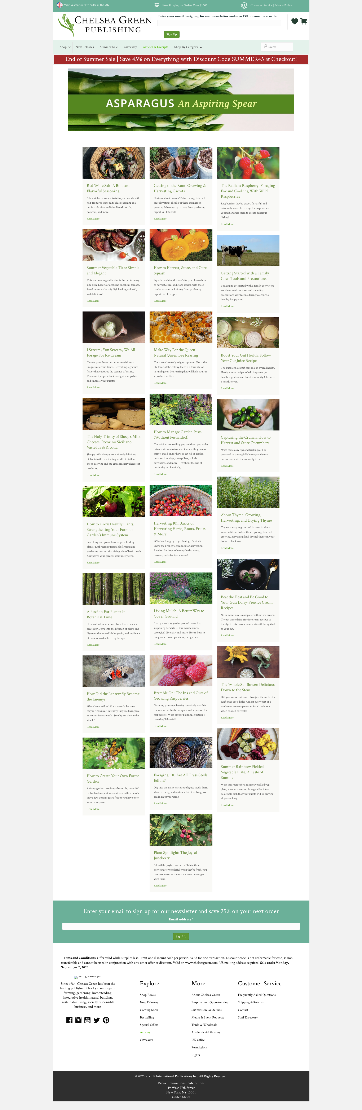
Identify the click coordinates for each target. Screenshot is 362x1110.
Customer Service (261, 5)
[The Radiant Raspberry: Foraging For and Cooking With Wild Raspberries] (248, 162)
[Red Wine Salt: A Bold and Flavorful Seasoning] (114, 162)
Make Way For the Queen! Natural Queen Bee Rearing (176, 352)
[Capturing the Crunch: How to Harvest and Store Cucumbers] (248, 414)
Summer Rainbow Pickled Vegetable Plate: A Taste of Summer (242, 772)
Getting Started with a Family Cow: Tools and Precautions (245, 275)
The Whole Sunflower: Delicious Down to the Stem (248, 687)
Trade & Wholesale (204, 1025)
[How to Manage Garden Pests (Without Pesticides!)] (181, 409)
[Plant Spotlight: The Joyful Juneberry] (181, 829)
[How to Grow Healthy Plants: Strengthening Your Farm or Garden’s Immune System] (114, 501)
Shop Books (148, 995)
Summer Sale (109, 47)
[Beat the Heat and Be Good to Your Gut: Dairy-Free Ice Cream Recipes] (248, 574)
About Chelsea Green (205, 995)
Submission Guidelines (206, 1010)
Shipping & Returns (251, 1002)
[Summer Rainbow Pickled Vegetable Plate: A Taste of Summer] (248, 743)
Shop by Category (186, 47)
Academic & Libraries (205, 1032)
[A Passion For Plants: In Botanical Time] (114, 588)
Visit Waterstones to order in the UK (86, 5)
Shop (63, 47)
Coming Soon (149, 1010)
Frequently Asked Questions (257, 995)
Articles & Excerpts (155, 47)
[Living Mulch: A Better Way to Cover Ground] (181, 587)
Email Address (181, 919)
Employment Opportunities (209, 1002)
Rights (195, 1055)
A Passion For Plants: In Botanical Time (106, 614)
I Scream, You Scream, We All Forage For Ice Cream (111, 352)
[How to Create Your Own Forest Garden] (114, 753)
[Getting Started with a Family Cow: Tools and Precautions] (248, 250)
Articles (145, 1032)
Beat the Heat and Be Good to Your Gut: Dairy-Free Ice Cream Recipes (247, 602)
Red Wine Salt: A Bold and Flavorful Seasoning (109, 188)
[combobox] (277, 47)
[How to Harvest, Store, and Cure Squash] (181, 244)
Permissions (199, 1047)
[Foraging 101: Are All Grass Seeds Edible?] (181, 752)
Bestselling (147, 1017)
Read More (93, 219)
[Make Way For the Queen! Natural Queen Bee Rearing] (181, 326)
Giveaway (130, 47)
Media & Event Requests (208, 1017)
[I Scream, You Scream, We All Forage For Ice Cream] (114, 326)
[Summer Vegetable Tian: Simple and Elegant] (114, 244)
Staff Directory (248, 1017)
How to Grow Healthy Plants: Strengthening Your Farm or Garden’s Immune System (110, 529)
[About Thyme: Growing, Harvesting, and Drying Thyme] (248, 492)
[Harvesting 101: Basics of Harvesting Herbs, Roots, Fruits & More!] (181, 500)
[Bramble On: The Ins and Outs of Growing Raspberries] (181, 670)
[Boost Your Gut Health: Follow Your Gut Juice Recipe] (248, 332)
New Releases (85, 47)
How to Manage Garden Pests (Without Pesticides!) (178, 434)
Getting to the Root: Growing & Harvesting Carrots (180, 188)
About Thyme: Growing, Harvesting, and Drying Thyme (246, 517)
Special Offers (149, 1025)
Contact (243, 1010)
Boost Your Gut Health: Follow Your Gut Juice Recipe (246, 358)
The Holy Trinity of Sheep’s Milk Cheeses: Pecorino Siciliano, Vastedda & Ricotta (114, 442)
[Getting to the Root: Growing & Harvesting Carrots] (181, 162)
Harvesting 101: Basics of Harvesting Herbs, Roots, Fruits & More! (180, 529)
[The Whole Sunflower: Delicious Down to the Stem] (248, 661)
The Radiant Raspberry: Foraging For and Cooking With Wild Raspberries (248, 191)
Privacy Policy (283, 5)
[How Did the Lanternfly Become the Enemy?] (114, 670)
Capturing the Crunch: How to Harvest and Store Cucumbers (246, 440)
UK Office (198, 1040)
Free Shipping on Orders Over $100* (184, 5)
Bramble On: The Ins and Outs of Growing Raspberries (181, 695)
